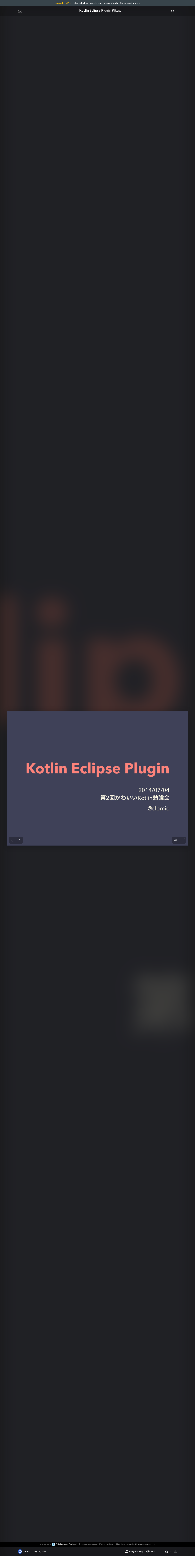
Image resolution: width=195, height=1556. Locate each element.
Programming (136, 1551)
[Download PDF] (176, 1551)
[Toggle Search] (172, 11)
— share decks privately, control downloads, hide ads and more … (97, 3)
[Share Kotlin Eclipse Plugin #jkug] (159, 1551)
